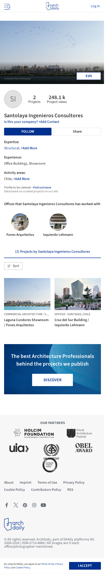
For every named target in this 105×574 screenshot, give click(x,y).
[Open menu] (6, 6)
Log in (95, 6)
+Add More (29, 148)
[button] (13, 266)
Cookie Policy (23, 567)
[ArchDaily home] (52, 6)
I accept (85, 565)
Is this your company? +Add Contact (31, 122)
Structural (11, 148)
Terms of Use (47, 564)
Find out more (42, 187)
